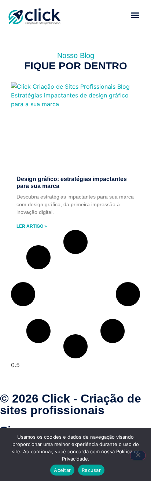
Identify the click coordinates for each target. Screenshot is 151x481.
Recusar (91, 470)
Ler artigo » (31, 226)
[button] (135, 15)
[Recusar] (138, 455)
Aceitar (62, 470)
